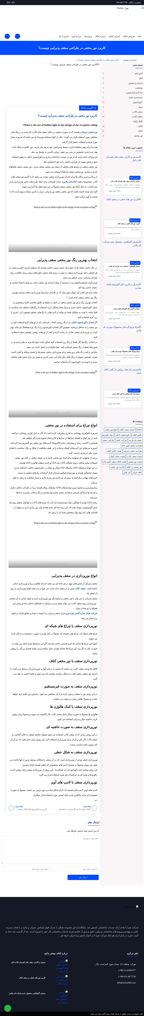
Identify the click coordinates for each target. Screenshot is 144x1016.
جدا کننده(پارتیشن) (134, 92)
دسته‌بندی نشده (136, 97)
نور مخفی (138, 136)
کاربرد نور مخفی (117, 467)
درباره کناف (100, 36)
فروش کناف (128, 36)
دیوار (140, 107)
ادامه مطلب (112, 191)
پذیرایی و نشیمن (130, 60)
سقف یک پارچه (135, 440)
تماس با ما (64, 36)
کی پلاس (126, 472)
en (8, 2)
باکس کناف (137, 435)
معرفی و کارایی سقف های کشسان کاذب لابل (125, 181)
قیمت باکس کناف (114, 451)
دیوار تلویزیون (107, 435)
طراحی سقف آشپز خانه (132, 446)
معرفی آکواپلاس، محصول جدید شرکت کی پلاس (124, 266)
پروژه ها (88, 36)
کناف (140, 126)
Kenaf (139, 430)
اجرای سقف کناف (127, 430)
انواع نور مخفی (111, 430)
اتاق (141, 78)
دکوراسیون (138, 102)
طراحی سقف (108, 440)
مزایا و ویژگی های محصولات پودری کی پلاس (125, 351)
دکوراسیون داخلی (122, 435)
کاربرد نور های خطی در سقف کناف (128, 223)
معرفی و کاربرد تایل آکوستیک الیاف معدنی (126, 309)
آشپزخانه (139, 73)
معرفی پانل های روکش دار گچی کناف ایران (126, 394)
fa (13, 2)
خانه (139, 36)
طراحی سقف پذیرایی (133, 451)
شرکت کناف (121, 440)
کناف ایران (137, 472)
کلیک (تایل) (138, 121)
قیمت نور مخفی (135, 462)
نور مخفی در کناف (134, 467)
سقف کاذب (137, 112)
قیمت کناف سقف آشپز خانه (114, 462)
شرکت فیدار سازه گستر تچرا (83, 613)
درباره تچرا (77, 36)
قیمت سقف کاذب (134, 456)
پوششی (139, 88)
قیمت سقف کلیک (117, 456)
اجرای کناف (114, 36)
